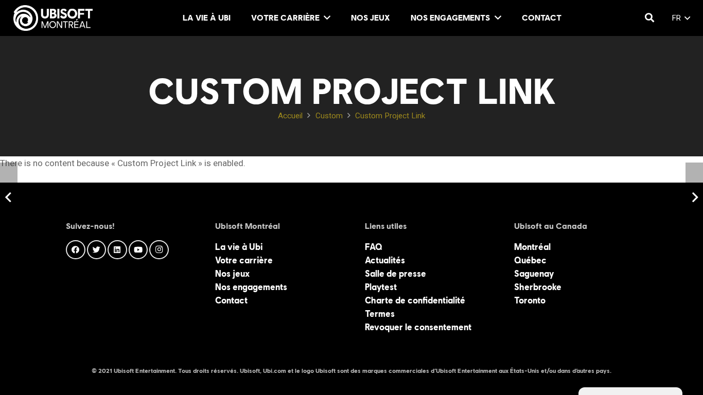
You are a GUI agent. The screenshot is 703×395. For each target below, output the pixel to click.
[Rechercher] (649, 18)
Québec (530, 260)
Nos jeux (232, 273)
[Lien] (53, 18)
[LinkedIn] (117, 250)
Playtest (381, 287)
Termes (380, 314)
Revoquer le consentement (418, 327)
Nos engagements (251, 287)
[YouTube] (138, 250)
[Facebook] (75, 250)
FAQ (373, 247)
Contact (231, 300)
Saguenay (534, 273)
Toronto (530, 300)
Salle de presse (395, 273)
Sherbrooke (537, 287)
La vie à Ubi (238, 247)
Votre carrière (244, 260)
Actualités (385, 260)
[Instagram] (159, 250)
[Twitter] (97, 250)
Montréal (532, 247)
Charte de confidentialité (415, 300)
